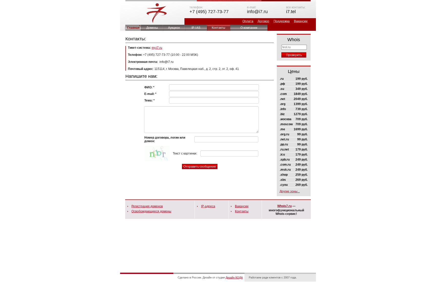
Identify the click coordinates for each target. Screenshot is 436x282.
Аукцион (174, 28)
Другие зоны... (290, 191)
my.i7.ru (157, 47)
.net (282, 99)
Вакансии (301, 21)
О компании (248, 28)
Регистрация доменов (147, 206)
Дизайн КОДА (234, 277)
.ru (282, 79)
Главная (133, 28)
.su (282, 89)
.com (283, 94)
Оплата (247, 21)
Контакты (218, 28)
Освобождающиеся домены (151, 211)
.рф (282, 84)
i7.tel (291, 11)
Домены (152, 28)
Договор (263, 21)
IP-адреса (208, 206)
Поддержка (282, 21)
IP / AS (196, 28)
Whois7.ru (284, 206)
